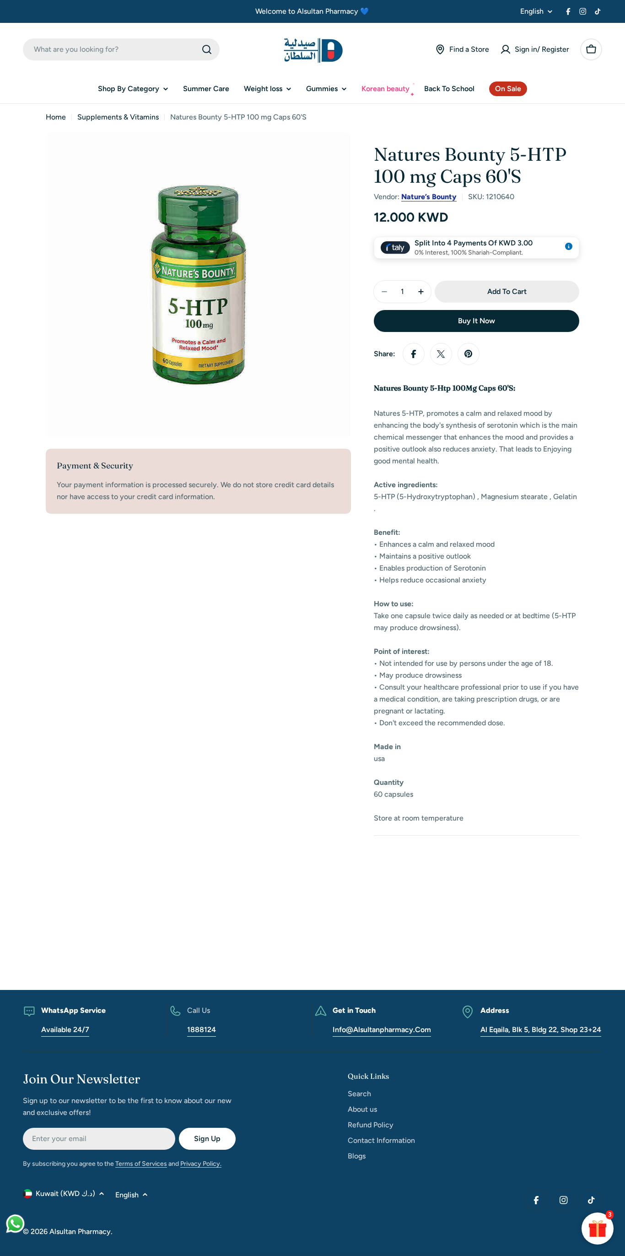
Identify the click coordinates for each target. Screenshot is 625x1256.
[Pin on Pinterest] (469, 354)
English (532, 11)
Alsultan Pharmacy (80, 1231)
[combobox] (121, 49)
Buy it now (476, 320)
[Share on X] (441, 354)
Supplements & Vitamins (118, 117)
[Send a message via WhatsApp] (15, 1223)
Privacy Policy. (200, 1164)
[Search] (206, 49)
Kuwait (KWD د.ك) (65, 1193)
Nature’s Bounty (429, 196)
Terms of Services (141, 1164)
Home (56, 117)
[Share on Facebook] (414, 354)
